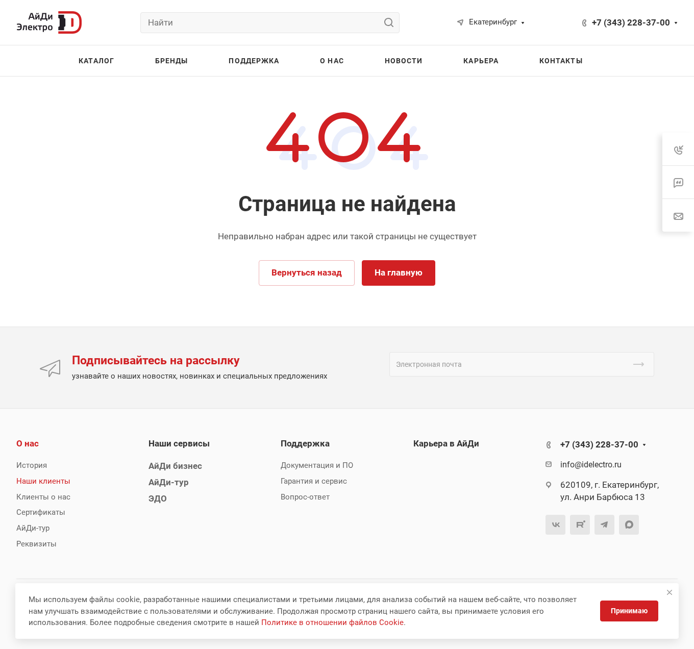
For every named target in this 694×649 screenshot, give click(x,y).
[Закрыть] (669, 592)
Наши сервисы (179, 443)
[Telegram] (604, 525)
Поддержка (305, 443)
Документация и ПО (317, 465)
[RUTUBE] (580, 525)
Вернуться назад (306, 272)
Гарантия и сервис (314, 481)
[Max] (629, 525)
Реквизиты (36, 543)
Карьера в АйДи (446, 443)
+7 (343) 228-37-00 (631, 22)
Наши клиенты (43, 481)
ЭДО (157, 498)
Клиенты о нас (43, 497)
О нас (27, 443)
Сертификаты (40, 512)
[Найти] (392, 22)
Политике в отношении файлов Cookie (332, 622)
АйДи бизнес (175, 466)
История (31, 465)
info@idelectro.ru (591, 464)
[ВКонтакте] (555, 525)
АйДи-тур (32, 528)
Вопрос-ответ (305, 497)
